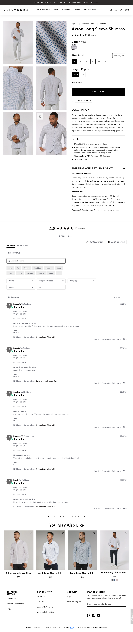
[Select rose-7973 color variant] (117, 580)
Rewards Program (74, 601)
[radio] (10, 268)
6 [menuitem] (69, 516)
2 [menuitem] (57, 516)
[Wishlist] (116, 9)
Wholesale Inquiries (45, 612)
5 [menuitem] (66, 516)
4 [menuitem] (63, 516)
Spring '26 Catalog (45, 607)
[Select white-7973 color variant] (112, 580)
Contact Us (11, 598)
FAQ (9, 609)
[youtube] (98, 615)
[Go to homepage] (16, 10)
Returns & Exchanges (15, 604)
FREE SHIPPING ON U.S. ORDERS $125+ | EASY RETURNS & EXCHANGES (66, 3)
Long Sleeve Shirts (83, 23)
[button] (59, 273)
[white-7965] (74, 47)
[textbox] (126, 299)
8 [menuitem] (75, 516)
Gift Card (41, 601)
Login (69, 596)
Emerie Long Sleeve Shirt (46, 381)
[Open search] (110, 9)
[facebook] (93, 615)
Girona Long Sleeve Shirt (46, 337)
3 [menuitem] (60, 516)
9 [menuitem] (78, 516)
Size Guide (77, 82)
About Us (41, 596)
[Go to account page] (121, 9)
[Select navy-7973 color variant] (114, 580)
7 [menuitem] (72, 516)
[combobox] (20, 281)
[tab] (95, 242)
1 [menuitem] (54, 516)
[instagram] (88, 615)
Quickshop (18, 563)
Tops (73, 23)
